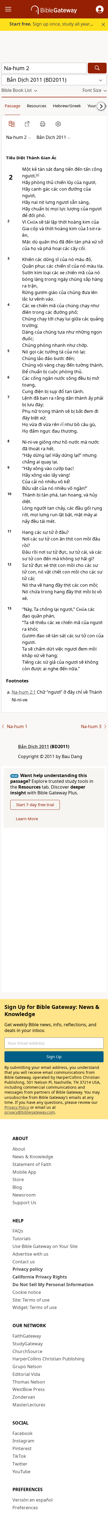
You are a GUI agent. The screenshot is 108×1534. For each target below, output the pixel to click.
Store (18, 1179)
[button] (100, 9)
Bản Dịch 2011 (33, 746)
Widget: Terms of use (34, 1307)
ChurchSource (27, 1351)
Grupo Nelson (27, 1366)
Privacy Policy (16, 1107)
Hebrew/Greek (67, 105)
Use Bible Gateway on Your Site (45, 1246)
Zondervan (23, 1397)
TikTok (19, 1456)
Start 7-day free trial (35, 804)
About (18, 1149)
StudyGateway (27, 1344)
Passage (12, 105)
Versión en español (32, 1500)
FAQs (17, 1231)
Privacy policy (27, 1269)
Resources (36, 105)
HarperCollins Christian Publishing (48, 1359)
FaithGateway (26, 1336)
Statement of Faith (31, 1164)
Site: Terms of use (31, 1300)
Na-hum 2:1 (24, 692)
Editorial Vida (26, 1374)
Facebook (22, 1433)
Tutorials (21, 1239)
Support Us (24, 1203)
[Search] (97, 68)
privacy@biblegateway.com (29, 1112)
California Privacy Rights (39, 1277)
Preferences (25, 1508)
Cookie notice (26, 1292)
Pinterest (22, 1448)
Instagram (23, 1441)
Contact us (23, 1262)
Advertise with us (30, 1254)
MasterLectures (28, 1405)
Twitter (19, 1464)
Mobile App (24, 1172)
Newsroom (24, 1195)
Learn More (27, 818)
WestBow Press (28, 1389)
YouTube (21, 1472)
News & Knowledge (32, 1157)
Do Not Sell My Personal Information (53, 1284)
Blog (17, 1187)
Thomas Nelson (28, 1382)
